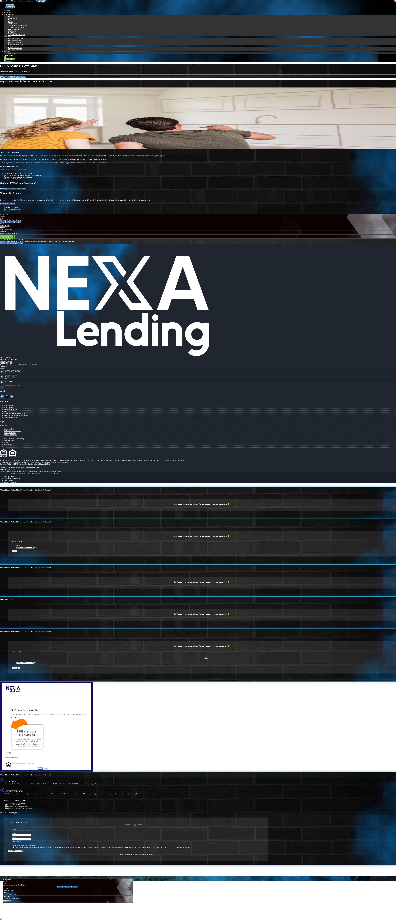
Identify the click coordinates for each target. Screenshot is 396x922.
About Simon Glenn (10, 435)
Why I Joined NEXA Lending (14, 439)
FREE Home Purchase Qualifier (14, 413)
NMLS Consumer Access (12, 431)
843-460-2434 (4, 226)
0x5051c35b (3, 425)
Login (6, 442)
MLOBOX (54, 473)
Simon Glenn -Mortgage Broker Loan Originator (25, 473)
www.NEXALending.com (8, 359)
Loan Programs (9, 405)
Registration (8, 444)
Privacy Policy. (171, 847)
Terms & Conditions (10, 417)
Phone (14, 837)
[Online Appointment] (9, 9)
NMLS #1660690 (6, 361)
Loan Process (8, 407)
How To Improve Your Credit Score (16, 415)
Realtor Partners (9, 440)
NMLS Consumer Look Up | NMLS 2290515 (23, 763)
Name (14, 829)
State (18, 545)
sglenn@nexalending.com (8, 233)
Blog (5, 411)
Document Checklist (10, 409)
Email (14, 833)
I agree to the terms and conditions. (23, 845)
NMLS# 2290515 (10, 433)
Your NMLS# (17, 841)
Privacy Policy (9, 429)
